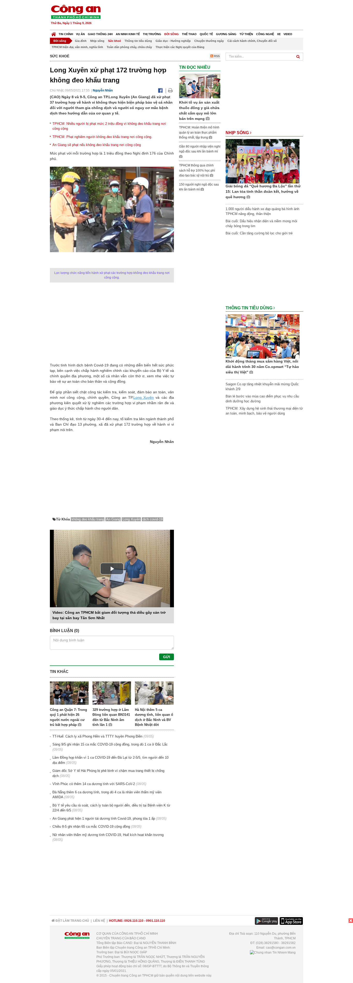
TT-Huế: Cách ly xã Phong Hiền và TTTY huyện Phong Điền (97, 736)
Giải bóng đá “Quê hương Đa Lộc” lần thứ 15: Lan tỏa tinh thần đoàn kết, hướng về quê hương (263, 191)
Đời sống (171, 34)
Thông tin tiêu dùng (138, 40)
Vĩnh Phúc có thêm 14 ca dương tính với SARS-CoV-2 (93, 784)
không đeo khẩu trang (88, 519)
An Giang (113, 519)
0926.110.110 (133, 921)
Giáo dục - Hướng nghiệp (173, 40)
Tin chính (66, 34)
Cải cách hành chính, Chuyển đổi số (252, 40)
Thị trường (152, 34)
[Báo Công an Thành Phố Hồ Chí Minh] (53, 33)
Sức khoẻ (114, 40)
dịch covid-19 (153, 519)
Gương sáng (226, 34)
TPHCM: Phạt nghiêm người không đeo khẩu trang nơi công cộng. (102, 137)
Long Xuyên (143, 397)
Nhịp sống (97, 40)
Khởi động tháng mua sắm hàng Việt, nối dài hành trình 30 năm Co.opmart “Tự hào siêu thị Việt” (262, 366)
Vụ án (80, 34)
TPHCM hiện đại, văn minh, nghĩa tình (77, 47)
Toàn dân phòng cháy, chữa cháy (129, 47)
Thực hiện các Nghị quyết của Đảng (180, 47)
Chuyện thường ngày (209, 40)
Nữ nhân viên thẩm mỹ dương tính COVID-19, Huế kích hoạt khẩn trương (108, 835)
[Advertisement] (209, 15)
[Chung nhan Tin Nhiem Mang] (273, 952)
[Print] (170, 90)
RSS (216, 56)
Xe (279, 34)
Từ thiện (246, 34)
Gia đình (81, 40)
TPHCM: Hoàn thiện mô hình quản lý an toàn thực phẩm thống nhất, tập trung (199, 132)
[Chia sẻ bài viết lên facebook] (160, 90)
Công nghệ (265, 34)
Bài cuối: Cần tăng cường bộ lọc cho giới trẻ (259, 233)
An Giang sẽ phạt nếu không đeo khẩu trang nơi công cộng (96, 145)
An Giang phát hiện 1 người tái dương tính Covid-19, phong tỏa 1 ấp (103, 818)
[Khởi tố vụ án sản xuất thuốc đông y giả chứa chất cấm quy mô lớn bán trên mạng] (199, 86)
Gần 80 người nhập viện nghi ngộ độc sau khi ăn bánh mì (199, 149)
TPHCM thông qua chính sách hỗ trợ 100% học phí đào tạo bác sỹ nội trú (197, 170)
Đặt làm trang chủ (72, 921)
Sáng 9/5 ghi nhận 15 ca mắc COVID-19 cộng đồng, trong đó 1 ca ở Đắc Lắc (110, 744)
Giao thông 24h (100, 34)
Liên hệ (99, 921)
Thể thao (189, 34)
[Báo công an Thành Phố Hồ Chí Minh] (76, 11)
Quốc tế (206, 34)
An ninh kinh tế (128, 34)
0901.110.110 (155, 921)
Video (287, 34)
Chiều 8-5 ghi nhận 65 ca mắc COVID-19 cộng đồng (91, 826)
